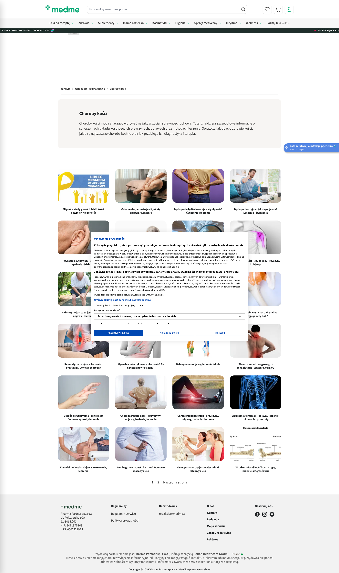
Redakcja (213, 519)
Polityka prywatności (125, 521)
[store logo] (62, 9)
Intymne (231, 23)
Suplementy (106, 23)
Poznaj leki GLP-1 (278, 23)
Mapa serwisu (216, 526)
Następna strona (175, 483)
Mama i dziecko (133, 23)
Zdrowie (83, 23)
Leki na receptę (59, 23)
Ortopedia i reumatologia (90, 89)
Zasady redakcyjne (219, 533)
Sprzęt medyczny (205, 23)
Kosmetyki (159, 23)
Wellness (252, 23)
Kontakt (212, 513)
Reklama (212, 539)
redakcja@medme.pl (172, 514)
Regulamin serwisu (123, 514)
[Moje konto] (289, 9)
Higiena (180, 23)
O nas (210, 506)
